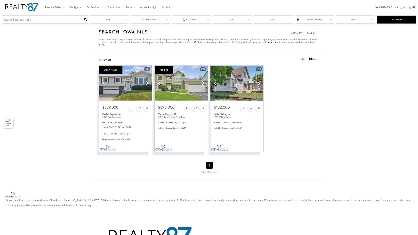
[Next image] (147, 83)
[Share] (147, 108)
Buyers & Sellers (53, 7)
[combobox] (3, 20)
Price (108, 19)
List (303, 59)
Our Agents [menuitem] (75, 7)
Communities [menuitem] (113, 7)
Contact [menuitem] (166, 7)
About (129, 7)
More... (354, 19)
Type (231, 19)
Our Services (93, 7)
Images (315, 59)
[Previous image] (103, 83)
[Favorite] (139, 108)
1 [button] (209, 165)
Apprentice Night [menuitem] (148, 7)
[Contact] (132, 108)
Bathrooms (191, 19)
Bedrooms (151, 19)
